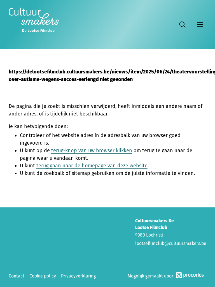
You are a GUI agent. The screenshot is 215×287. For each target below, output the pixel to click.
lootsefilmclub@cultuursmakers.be (170, 243)
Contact (16, 276)
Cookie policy (42, 276)
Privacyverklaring (78, 276)
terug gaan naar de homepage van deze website (92, 166)
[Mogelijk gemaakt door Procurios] (190, 276)
